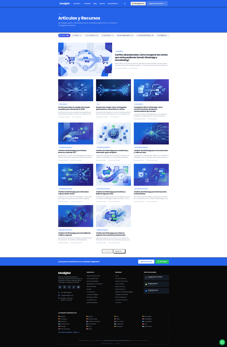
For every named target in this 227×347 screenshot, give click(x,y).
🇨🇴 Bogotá (89, 316)
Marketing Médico (92, 302)
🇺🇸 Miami (89, 329)
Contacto (118, 302)
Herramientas (112, 3)
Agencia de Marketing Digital (124, 292)
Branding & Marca (92, 297)
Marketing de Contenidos (94, 284)
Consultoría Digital (92, 294)
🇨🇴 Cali (116, 316)
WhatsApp (163, 262)
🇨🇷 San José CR (119, 321)
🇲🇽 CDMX (117, 319)
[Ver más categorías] (168, 35)
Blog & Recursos (120, 286)
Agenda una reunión (156, 3)
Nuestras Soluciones (121, 281)
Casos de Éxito (119, 284)
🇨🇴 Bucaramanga (91, 319)
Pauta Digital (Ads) (92, 278)
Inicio (116, 276)
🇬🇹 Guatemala (118, 324)
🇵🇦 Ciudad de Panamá (93, 321)
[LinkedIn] (60, 287)
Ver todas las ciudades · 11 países (68, 332)
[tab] (64, 35)
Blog (95, 3)
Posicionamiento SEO (93, 276)
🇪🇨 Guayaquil (118, 326)
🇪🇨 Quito (89, 326)
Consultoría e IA (91, 300)
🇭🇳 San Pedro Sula (63, 324)
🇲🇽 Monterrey (62, 321)
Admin (124, 343)
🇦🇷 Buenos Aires (147, 326)
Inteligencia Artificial (121, 294)
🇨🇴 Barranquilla (146, 316)
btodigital (64, 273)
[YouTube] (78, 287)
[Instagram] (64, 287)
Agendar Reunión (146, 262)
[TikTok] (74, 287)
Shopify (89, 289)
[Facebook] (69, 287)
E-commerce (91, 292)
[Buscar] (125, 3)
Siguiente (118, 251)
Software (87, 3)
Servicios (77, 3)
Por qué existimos (120, 278)
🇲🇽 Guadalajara (147, 319)
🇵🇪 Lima (144, 324)
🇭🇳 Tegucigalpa (147, 321)
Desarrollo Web (91, 286)
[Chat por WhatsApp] (222, 342)
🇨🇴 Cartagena (62, 319)
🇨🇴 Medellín (61, 316)
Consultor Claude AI (121, 300)
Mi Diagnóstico (139, 3)
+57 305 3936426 (66, 292)
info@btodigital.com (67, 295)
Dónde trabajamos (121, 297)
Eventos (102, 3)
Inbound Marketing (92, 281)
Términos (117, 343)
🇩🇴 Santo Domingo (64, 329)
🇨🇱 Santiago (62, 326)
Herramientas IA (120, 289)
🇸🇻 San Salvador (91, 324)
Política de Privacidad (107, 343)
